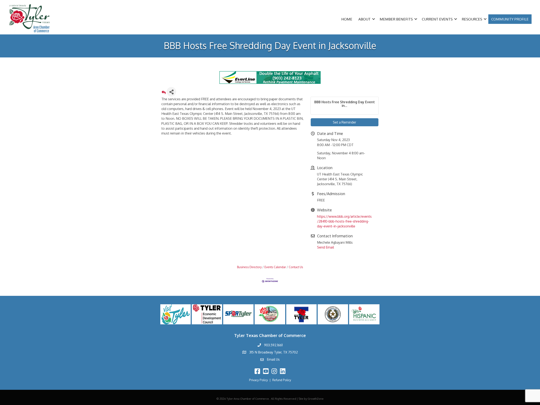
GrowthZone (316, 398)
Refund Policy (281, 380)
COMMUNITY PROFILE (510, 19)
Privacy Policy (258, 380)
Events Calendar (275, 267)
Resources (472, 19)
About (364, 19)
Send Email (325, 247)
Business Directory (249, 267)
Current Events (437, 19)
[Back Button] (164, 93)
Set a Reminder (344, 122)
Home (346, 19)
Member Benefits (396, 19)
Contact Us (296, 267)
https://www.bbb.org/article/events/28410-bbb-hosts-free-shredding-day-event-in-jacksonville (344, 221)
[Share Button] (171, 91)
